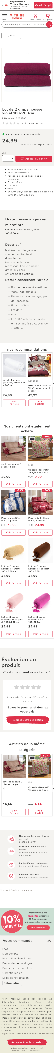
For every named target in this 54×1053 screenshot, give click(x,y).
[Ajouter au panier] (33, 153)
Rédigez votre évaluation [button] (28, 719)
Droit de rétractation (15, 977)
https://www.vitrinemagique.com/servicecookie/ (28, 1033)
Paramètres (14, 1050)
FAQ (5, 948)
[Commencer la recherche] (49, 24)
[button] (27, 941)
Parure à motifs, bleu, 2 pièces (10, 519)
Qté (4, 153)
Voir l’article (14, 402)
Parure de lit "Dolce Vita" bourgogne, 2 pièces (39, 388)
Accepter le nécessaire (35, 1048)
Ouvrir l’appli (43, 5)
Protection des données (30, 1050)
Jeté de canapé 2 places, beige (11, 465)
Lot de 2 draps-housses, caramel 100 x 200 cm (11, 569)
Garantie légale (12, 973)
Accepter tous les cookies (27, 1042)
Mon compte (10, 953)
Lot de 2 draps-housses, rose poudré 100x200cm (12, 619)
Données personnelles (17, 968)
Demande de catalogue (17, 963)
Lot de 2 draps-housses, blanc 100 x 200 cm (14, 383)
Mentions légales (17, 1048)
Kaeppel (33, 380)
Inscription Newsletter (16, 958)
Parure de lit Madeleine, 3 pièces (39, 519)
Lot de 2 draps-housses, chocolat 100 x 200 (38, 569)
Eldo (30, 464)
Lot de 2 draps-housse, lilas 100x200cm (37, 619)
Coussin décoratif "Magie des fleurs (38, 471)
